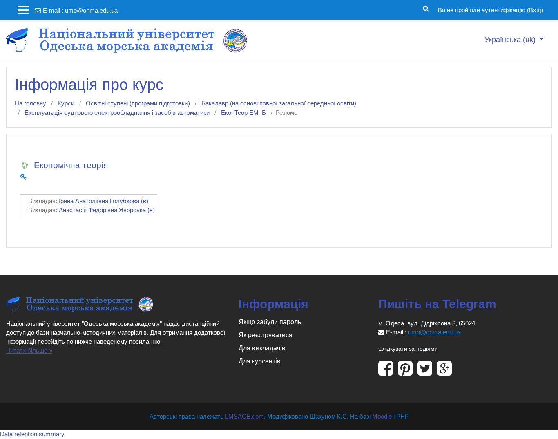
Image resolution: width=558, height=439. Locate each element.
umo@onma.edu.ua (91, 10)
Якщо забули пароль (270, 321)
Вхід (535, 10)
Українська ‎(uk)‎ (511, 40)
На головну (30, 103)
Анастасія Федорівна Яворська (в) (107, 209)
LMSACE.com (244, 416)
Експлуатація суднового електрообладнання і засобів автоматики (117, 112)
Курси (66, 103)
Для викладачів (262, 348)
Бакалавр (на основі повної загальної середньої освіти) (278, 103)
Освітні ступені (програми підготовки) (138, 103)
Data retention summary (32, 433)
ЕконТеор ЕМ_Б (243, 112)
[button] (426, 7)
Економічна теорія (71, 165)
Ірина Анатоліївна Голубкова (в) (103, 200)
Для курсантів (260, 361)
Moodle (382, 416)
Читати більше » (29, 350)
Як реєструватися (265, 334)
